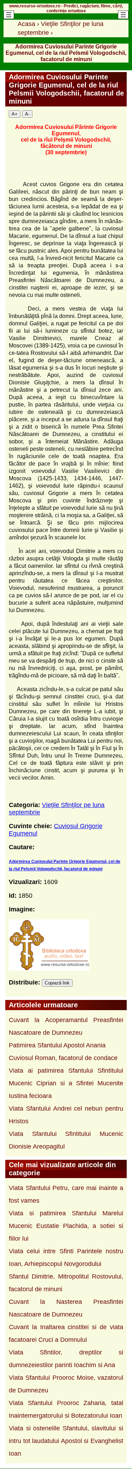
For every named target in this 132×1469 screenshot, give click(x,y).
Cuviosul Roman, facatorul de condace (63, 1057)
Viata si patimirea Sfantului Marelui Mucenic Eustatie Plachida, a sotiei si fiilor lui (66, 1226)
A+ (15, 114)
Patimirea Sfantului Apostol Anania (57, 1045)
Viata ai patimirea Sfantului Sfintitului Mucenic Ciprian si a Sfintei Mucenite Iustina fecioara (66, 1083)
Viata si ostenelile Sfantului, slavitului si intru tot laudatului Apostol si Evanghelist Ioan (66, 1441)
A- (27, 114)
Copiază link (57, 983)
